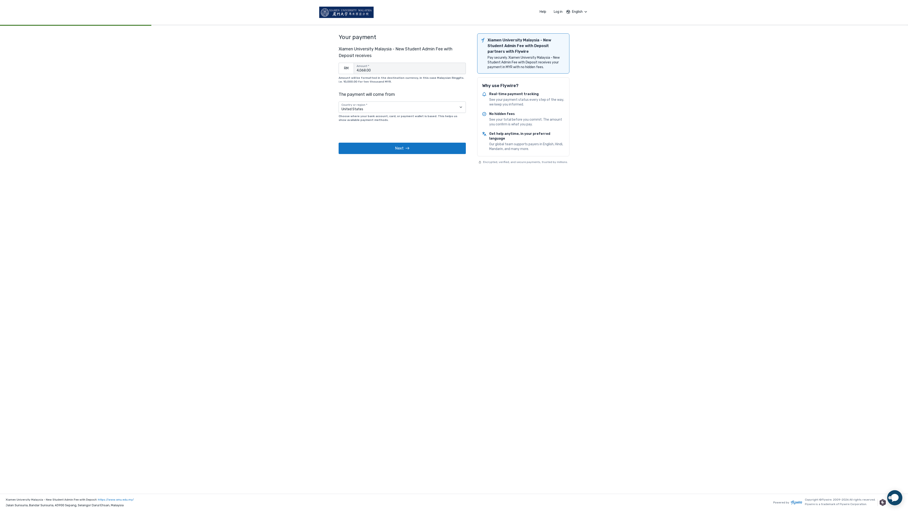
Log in (558, 12)
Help (543, 12)
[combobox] (402, 107)
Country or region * (354, 104)
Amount (363, 66)
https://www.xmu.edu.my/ (116, 499)
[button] (402, 148)
